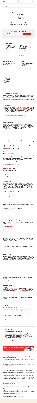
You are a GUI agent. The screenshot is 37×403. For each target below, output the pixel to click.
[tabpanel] (18, 50)
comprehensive (17, 108)
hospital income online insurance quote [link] (12, 263)
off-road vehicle (29, 140)
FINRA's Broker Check (15, 290)
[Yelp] (20, 17)
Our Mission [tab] (18, 86)
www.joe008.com (8, 55)
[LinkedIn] (18, 17)
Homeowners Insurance (6, 156)
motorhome (17, 140)
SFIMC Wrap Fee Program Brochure (19, 295)
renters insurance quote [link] (10, 191)
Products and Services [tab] (8, 86)
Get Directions (8, 48)
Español (4, 1)
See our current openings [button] (11, 340)
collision (12, 108)
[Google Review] (17, 17)
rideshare (25, 108)
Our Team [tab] (28, 86)
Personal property (25, 157)
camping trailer (21, 140)
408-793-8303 (21, 55)
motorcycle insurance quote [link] (10, 132)
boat (25, 140)
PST (24, 50)
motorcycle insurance (21, 127)
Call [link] (3, 148)
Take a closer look (5, 244)
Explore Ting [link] (5, 174)
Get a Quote (27, 33)
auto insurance (16, 107)
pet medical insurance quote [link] (10, 315)
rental (21, 108)
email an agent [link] (7, 148)
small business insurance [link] (10, 226)
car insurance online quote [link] (10, 117)
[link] (16, 24)
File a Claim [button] (7, 67)
